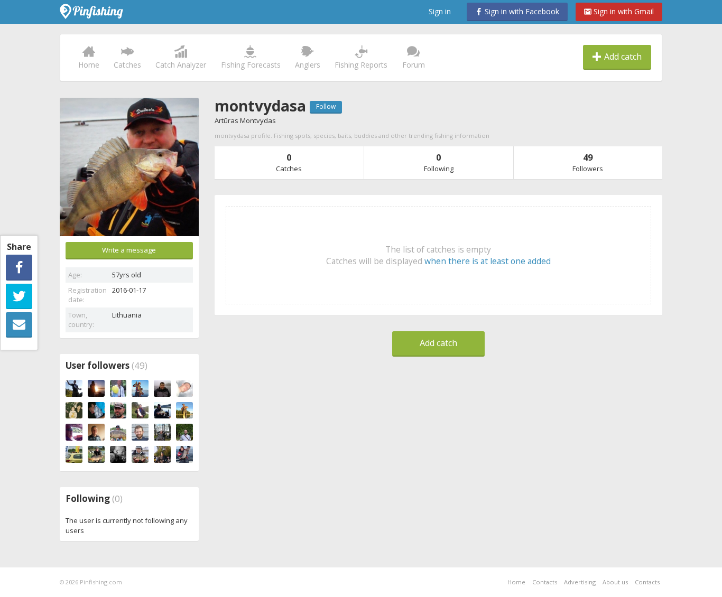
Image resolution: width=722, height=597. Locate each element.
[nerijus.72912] (184, 454)
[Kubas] (118, 388)
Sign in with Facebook (521, 11)
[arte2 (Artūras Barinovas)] (118, 410)
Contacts (544, 582)
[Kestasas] (118, 432)
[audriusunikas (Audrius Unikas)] (162, 410)
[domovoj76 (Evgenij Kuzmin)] (140, 410)
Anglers (307, 65)
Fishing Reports (361, 65)
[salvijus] (184, 388)
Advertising (580, 582)
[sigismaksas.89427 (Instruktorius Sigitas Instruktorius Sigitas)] (184, 432)
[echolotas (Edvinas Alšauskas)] (118, 454)
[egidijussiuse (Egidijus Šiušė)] (140, 454)
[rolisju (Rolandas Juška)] (74, 454)
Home (88, 65)
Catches (127, 65)
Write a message (129, 250)
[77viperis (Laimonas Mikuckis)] (140, 432)
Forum (413, 65)
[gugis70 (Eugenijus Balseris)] (162, 388)
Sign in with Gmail (622, 11)
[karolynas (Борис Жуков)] (74, 410)
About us (615, 582)
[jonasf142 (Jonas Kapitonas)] (162, 454)
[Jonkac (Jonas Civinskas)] (162, 432)
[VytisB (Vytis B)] (140, 388)
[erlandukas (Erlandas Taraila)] (74, 432)
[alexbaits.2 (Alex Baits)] (96, 454)
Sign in (440, 11)
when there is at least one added (487, 261)
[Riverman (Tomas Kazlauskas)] (74, 388)
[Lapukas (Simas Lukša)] (96, 410)
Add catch (622, 56)
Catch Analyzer (180, 65)
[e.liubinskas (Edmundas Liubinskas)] (96, 432)
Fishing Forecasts (251, 65)
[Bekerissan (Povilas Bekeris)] (96, 388)
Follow (326, 106)
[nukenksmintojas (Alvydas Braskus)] (184, 410)
